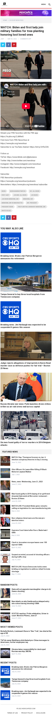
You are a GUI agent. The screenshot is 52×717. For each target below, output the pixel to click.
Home (5, 20)
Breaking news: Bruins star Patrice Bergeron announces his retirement (29, 668)
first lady (5, 195)
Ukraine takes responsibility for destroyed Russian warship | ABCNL (29, 650)
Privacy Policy (27, 713)
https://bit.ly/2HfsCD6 (39, 147)
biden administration (17, 191)
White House (6, 210)
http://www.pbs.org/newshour (22, 167)
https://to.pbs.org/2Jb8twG (12, 136)
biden (4, 191)
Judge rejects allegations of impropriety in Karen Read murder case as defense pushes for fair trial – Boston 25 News (25, 365)
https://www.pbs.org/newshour (13, 143)
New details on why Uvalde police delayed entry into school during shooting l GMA (30, 602)
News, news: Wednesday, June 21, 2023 (27, 482)
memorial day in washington (12, 203)
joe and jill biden (20, 195)
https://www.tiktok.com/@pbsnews (22, 157)
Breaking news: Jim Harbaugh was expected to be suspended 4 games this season (31, 692)
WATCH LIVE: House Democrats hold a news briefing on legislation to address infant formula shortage (31, 569)
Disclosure (40, 713)
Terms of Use (12, 713)
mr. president (32, 203)
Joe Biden (34, 195)
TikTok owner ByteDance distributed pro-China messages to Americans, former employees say (24, 641)
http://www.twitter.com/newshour (21, 160)
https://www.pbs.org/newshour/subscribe (29, 184)
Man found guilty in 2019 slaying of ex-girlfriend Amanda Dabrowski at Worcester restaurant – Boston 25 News (31, 496)
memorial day (28, 199)
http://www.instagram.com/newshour (25, 164)
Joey (2, 39)
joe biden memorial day (10, 199)
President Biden (7, 207)
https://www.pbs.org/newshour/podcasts (18, 181)
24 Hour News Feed (16, 20)
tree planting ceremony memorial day (31, 207)
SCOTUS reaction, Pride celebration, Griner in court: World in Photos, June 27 (30, 615)
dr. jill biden (34, 191)
